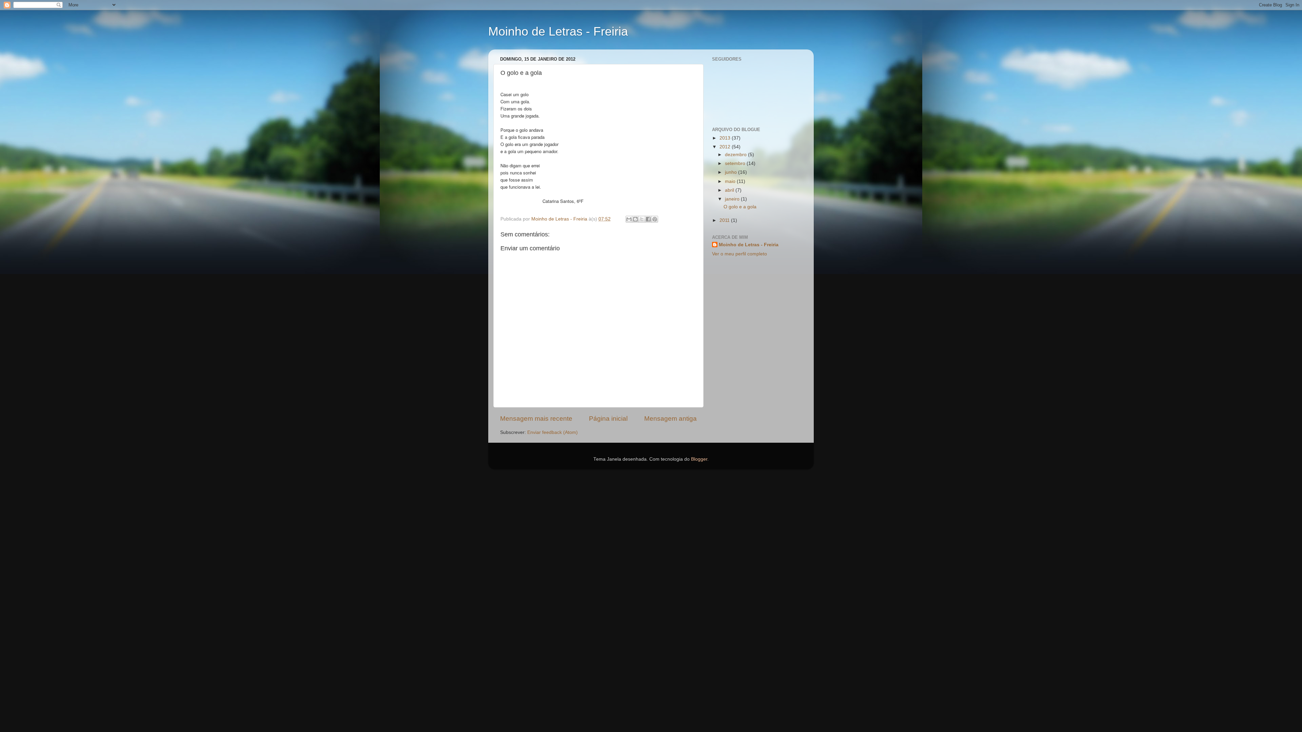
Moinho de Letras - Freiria (558, 31)
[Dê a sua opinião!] (635, 219)
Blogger (699, 459)
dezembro (736, 154)
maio (731, 181)
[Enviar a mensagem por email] (629, 219)
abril (730, 190)
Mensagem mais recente (536, 418)
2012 (725, 146)
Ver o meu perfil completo (739, 253)
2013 (725, 138)
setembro (736, 163)
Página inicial (608, 418)
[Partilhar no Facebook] (648, 219)
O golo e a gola (740, 206)
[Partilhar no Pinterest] (654, 219)
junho (731, 172)
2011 (725, 220)
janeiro (733, 199)
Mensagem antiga (670, 418)
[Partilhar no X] (641, 219)
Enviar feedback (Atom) (552, 432)
